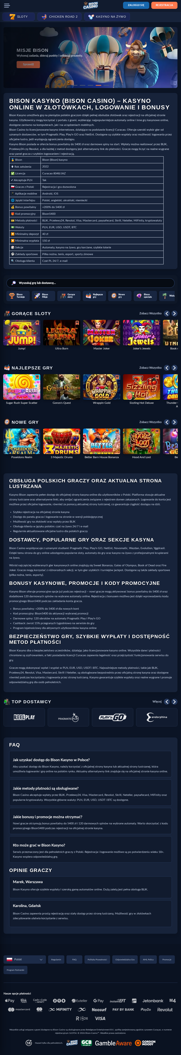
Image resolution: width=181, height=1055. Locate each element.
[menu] (7, 6)
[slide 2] (82, 85)
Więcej (157, 701)
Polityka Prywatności (97, 960)
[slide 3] (90, 85)
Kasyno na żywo (111, 16)
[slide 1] (74, 85)
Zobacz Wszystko (150, 313)
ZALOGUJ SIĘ (136, 5)
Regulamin (56, 960)
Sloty (22, 16)
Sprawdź (28, 64)
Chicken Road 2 (63, 16)
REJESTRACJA (164, 5)
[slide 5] (106, 85)
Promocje (166, 960)
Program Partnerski (15, 970)
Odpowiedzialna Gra (125, 960)
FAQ (74, 960)
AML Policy (148, 960)
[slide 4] (98, 85)
